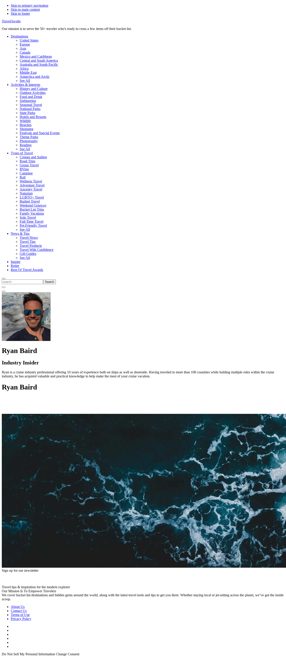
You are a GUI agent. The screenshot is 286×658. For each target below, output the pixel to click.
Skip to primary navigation (29, 5)
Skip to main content (25, 9)
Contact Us (19, 611)
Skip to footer (20, 13)
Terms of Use (20, 615)
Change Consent (67, 654)
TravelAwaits (11, 21)
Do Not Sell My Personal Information (28, 654)
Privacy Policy (21, 619)
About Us (18, 607)
